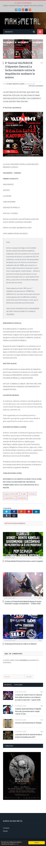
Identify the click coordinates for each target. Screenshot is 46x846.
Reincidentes (22, 498)
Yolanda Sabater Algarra (15, 84)
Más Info (16, 844)
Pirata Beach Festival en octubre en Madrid (20, 644)
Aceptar (36, 842)
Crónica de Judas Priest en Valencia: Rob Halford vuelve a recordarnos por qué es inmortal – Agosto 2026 (28, 697)
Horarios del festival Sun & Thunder (28, 723)
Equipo (5, 831)
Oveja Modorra (9, 498)
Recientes (8, 685)
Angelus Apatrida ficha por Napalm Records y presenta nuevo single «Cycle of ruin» (28, 711)
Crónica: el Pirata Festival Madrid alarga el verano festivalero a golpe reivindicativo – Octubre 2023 (23, 602)
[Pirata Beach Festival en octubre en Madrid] (23, 628)
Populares (18, 685)
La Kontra (32, 494)
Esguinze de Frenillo (11, 494)
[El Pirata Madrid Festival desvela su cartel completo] (23, 545)
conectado (23, 660)
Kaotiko (23, 494)
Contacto (6, 828)
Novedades (39, 86)
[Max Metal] (23, 21)
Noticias (32, 86)
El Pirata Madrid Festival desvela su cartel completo (24, 561)
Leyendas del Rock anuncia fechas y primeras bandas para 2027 (28, 735)
